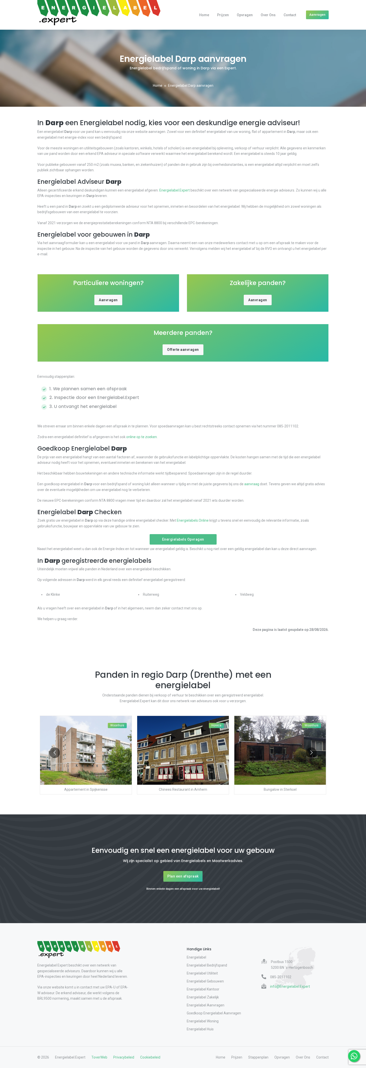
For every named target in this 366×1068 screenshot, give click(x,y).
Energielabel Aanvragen (205, 1005)
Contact (290, 15)
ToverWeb (99, 1057)
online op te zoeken (141, 437)
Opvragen (245, 15)
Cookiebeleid (150, 1057)
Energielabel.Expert (174, 190)
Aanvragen (317, 14)
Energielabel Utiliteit (202, 973)
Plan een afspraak (183, 876)
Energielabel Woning (203, 1021)
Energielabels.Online (193, 520)
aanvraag (251, 484)
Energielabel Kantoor (203, 989)
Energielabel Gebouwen (205, 981)
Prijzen (223, 15)
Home (204, 15)
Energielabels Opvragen (183, 539)
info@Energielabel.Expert (290, 986)
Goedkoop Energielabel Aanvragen (214, 1013)
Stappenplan (258, 1057)
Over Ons (268, 15)
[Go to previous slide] (54, 752)
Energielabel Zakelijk (203, 997)
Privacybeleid (123, 1057)
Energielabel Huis (200, 1029)
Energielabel (196, 957)
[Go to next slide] (311, 752)
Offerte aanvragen (183, 350)
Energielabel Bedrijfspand (207, 965)
